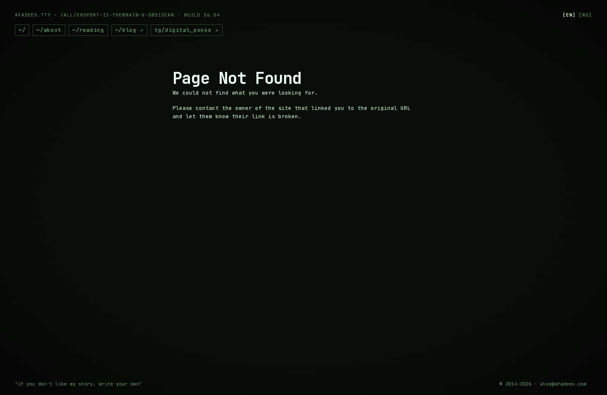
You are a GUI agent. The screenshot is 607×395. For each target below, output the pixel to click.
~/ (22, 29)
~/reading (88, 29)
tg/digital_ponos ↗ (186, 29)
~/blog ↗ (129, 29)
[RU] (585, 15)
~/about (49, 29)
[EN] (569, 15)
